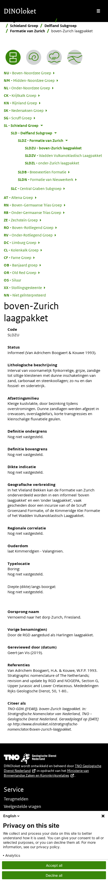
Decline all (54, 875)
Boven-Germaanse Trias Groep (33, 204)
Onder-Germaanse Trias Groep (32, 212)
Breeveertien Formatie (42, 171)
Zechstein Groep (21, 219)
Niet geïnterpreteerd (25, 295)
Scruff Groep (18, 117)
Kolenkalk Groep (21, 249)
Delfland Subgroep (60, 25)
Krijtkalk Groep (20, 95)
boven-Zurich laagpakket (53, 147)
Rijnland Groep (20, 102)
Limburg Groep (20, 242)
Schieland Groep (24, 25)
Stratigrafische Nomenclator (28, 20)
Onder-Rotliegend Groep (28, 234)
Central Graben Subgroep (36, 188)
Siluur (12, 279)
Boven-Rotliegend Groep (28, 227)
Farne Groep (17, 257)
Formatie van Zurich (27, 31)
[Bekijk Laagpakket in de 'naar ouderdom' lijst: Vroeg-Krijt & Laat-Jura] (33, 57)
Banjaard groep (21, 264)
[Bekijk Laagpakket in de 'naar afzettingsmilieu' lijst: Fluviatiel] (54, 57)
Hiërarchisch (70, 20)
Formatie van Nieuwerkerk (45, 179)
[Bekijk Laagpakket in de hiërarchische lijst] (13, 57)
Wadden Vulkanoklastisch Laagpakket (63, 155)
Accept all (54, 865)
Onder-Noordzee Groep (27, 87)
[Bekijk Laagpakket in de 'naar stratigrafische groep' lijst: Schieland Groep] (75, 57)
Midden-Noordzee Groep (29, 80)
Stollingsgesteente (23, 287)
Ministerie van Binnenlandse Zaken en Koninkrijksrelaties (46, 773)
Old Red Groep (20, 272)
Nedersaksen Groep (24, 110)
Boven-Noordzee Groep (27, 72)
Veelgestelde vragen (22, 806)
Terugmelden (16, 799)
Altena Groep (18, 197)
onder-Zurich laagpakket (52, 162)
